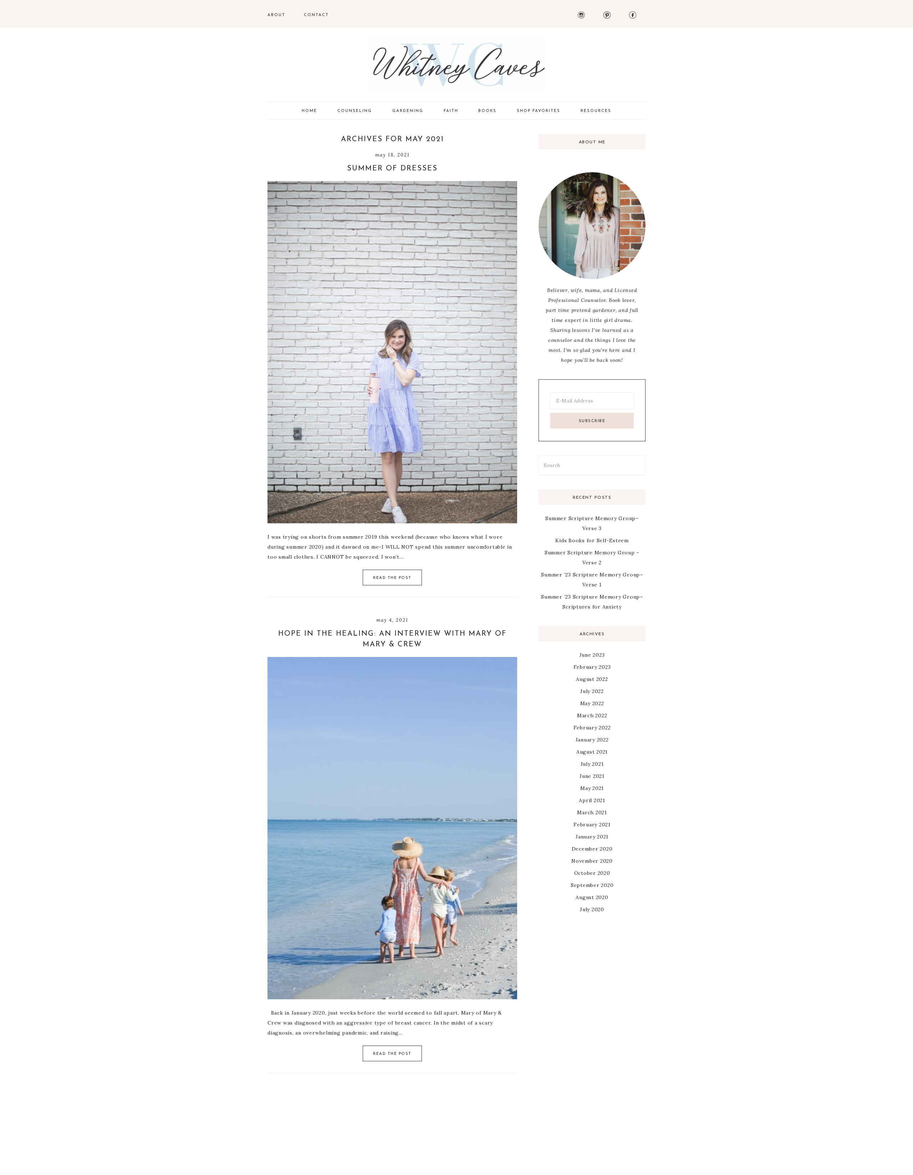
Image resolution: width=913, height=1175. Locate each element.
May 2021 (592, 788)
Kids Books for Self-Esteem (592, 540)
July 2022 (592, 691)
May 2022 (592, 703)
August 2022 (592, 679)
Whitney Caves (456, 64)
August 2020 (592, 897)
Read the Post (392, 578)
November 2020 (592, 861)
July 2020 (592, 909)
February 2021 (592, 824)
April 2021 (592, 800)
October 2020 (592, 873)
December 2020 (592, 849)
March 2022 (592, 715)
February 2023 (592, 667)
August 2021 (592, 752)
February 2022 (592, 727)
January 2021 (592, 836)
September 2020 (592, 885)
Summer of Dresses (392, 168)
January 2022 (592, 740)
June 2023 (592, 655)
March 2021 (592, 812)
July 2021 (592, 764)
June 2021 (592, 776)
